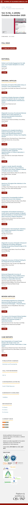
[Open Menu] (1, 1)
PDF (5, 72)
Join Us (4, 375)
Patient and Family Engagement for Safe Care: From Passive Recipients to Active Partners (13, 64)
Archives (8, 7)
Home (3, 7)
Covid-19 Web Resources (8, 386)
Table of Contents (9, 48)
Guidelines (5, 397)
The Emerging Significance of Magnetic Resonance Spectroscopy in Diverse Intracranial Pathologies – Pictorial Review (14, 302)
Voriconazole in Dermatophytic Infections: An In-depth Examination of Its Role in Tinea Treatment (14, 230)
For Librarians (5, 412)
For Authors (5, 409)
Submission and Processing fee (9, 364)
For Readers (5, 407)
